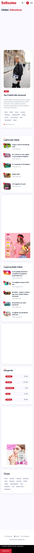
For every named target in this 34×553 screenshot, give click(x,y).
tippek (6, 484)
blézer (15, 120)
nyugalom (7, 486)
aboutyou (7, 114)
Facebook (9, 536)
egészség (11, 481)
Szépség (9, 399)
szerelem (12, 478)
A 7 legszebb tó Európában (21, 164)
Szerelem (9, 376)
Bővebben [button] (20, 546)
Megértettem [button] (5, 551)
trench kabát (14, 117)
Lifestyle (9, 382)
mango (24, 114)
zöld (21, 117)
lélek (6, 481)
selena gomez (20, 486)
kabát (11, 112)
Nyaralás (19, 481)
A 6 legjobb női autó (19, 184)
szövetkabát (8, 120)
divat (6, 112)
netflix (25, 481)
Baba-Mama (10, 388)
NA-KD (6, 117)
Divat (6, 91)
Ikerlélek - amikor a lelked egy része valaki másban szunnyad (20, 294)
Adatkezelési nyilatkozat (17, 539)
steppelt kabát (16, 114)
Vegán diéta (16, 174)
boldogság (7, 489)
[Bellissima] (9, 3)
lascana (23, 112)
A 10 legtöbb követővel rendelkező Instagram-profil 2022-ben (19, 273)
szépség (19, 478)
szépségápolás (14, 484)
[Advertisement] (17, 29)
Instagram (26, 536)
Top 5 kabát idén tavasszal (15, 95)
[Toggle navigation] (31, 3)
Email (17, 536)
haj (13, 486)
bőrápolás (25, 478)
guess (16, 112)
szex (21, 484)
